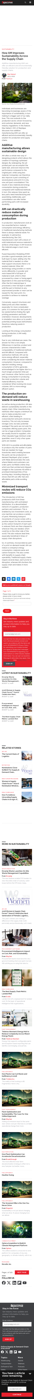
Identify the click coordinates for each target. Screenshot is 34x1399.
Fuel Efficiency (7, 1071)
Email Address (9, 630)
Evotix (8, 996)
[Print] (4, 579)
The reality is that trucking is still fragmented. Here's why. (13, 1082)
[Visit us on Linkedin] (14, 1283)
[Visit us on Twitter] (9, 1283)
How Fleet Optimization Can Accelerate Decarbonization (13, 1155)
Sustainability (8, 49)
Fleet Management (9, 1029)
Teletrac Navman (12, 1039)
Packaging (5, 1262)
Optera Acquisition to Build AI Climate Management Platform (14, 1244)
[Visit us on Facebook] (4, 1283)
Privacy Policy (22, 660)
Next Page (21, 1272)
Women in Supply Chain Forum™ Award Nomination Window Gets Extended (10, 783)
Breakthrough (11, 1159)
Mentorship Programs (10, 778)
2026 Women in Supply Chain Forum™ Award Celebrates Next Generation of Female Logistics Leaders (11, 692)
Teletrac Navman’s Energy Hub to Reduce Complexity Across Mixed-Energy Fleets (16, 1034)
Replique (9, 79)
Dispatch (9, 1208)
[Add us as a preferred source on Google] (23, 579)
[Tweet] (18, 579)
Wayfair (9, 956)
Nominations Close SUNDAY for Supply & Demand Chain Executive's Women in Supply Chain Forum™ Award (11, 770)
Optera (8, 1248)
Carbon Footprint (9, 1241)
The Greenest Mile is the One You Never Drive (15, 1204)
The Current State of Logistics (10, 755)
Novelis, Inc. (6, 1264)
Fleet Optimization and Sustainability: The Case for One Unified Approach (15, 1114)
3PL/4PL (4, 751)
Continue (17, 1395)
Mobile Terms (8, 660)
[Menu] (30, 2)
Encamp (9, 876)
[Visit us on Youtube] (24, 1283)
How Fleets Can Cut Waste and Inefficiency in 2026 (14, 1075)
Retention (6, 765)
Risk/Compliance (8, 792)
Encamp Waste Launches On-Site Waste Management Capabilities (10, 679)
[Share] (9, 579)
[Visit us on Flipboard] (19, 1283)
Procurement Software (11, 949)
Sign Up (9, 664)
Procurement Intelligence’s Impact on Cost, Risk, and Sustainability (10, 705)
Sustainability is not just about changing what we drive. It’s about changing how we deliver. (16, 1213)
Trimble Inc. (10, 1079)
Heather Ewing (8, 1175)
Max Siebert (11, 74)
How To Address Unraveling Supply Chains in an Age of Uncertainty (9, 797)
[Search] (25, 2)
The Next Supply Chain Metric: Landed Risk (11, 718)
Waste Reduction (8, 868)
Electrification (8, 1152)
